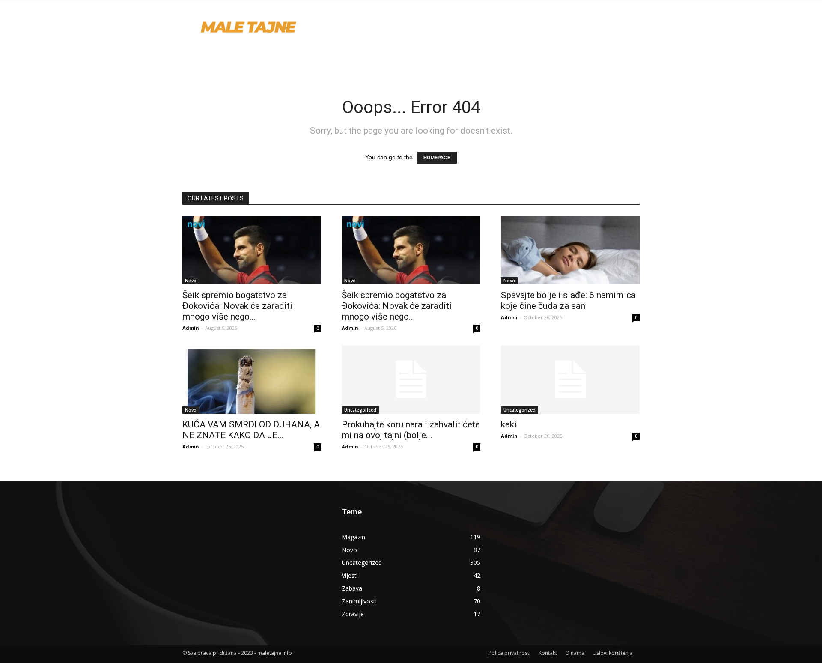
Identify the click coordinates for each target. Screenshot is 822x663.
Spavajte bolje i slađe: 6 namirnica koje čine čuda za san (568, 300)
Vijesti (350, 575)
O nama (574, 653)
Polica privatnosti (509, 653)
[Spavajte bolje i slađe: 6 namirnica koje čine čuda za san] (570, 250)
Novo (191, 281)
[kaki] (570, 379)
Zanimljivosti (359, 601)
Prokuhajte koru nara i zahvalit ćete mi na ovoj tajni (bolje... (411, 429)
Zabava (352, 588)
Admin (190, 328)
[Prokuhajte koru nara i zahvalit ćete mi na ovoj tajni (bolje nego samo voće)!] (411, 379)
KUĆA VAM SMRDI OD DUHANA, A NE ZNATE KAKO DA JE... (251, 429)
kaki (509, 424)
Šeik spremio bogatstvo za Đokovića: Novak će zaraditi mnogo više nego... (237, 306)
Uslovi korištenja (613, 653)
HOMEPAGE (436, 157)
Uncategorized (360, 410)
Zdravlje (353, 614)
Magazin (353, 537)
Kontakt (548, 653)
